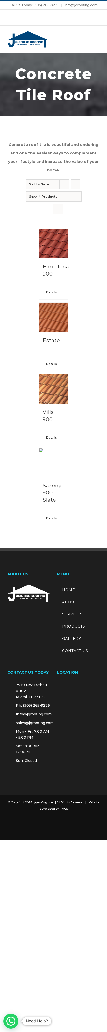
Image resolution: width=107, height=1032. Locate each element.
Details (49, 292)
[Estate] (53, 317)
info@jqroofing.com (81, 5)
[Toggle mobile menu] (98, 39)
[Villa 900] (53, 389)
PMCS (64, 808)
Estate (51, 340)
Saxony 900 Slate (52, 493)
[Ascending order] (75, 184)
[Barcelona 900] (53, 243)
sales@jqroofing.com (33, 723)
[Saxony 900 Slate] (53, 462)
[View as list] (58, 209)
